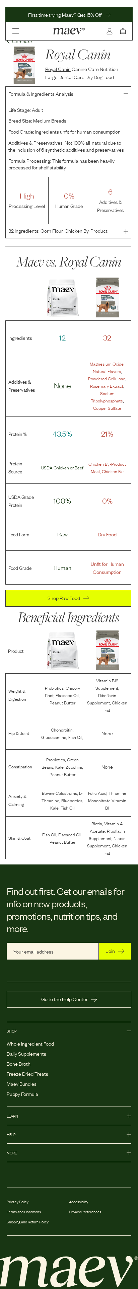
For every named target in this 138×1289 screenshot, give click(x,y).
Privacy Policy (17, 1202)
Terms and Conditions (24, 1212)
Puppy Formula (22, 1093)
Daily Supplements (26, 1053)
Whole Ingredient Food (30, 1043)
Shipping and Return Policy (28, 1222)
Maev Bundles (22, 1083)
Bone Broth (18, 1063)
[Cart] (124, 31)
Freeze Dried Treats (27, 1073)
